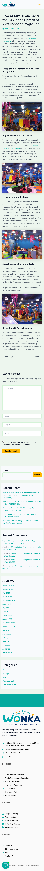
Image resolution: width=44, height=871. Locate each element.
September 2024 (8, 600)
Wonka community (9, 685)
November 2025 (8, 585)
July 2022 (6, 638)
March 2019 (7, 653)
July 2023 (6, 630)
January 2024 (7, 619)
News (4, 677)
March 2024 (7, 615)
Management (7, 674)
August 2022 (7, 634)
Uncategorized (8, 681)
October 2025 (7, 589)
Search (5, 471)
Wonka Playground (9, 541)
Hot (3, 670)
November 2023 (8, 627)
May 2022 (6, 645)
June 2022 (6, 641)
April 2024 (6, 612)
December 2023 (8, 623)
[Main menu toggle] (39, 4)
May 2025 (6, 593)
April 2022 (6, 649)
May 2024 (6, 608)
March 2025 (7, 597)
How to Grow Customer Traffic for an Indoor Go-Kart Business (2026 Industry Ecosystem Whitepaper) (21, 495)
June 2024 (6, 604)
